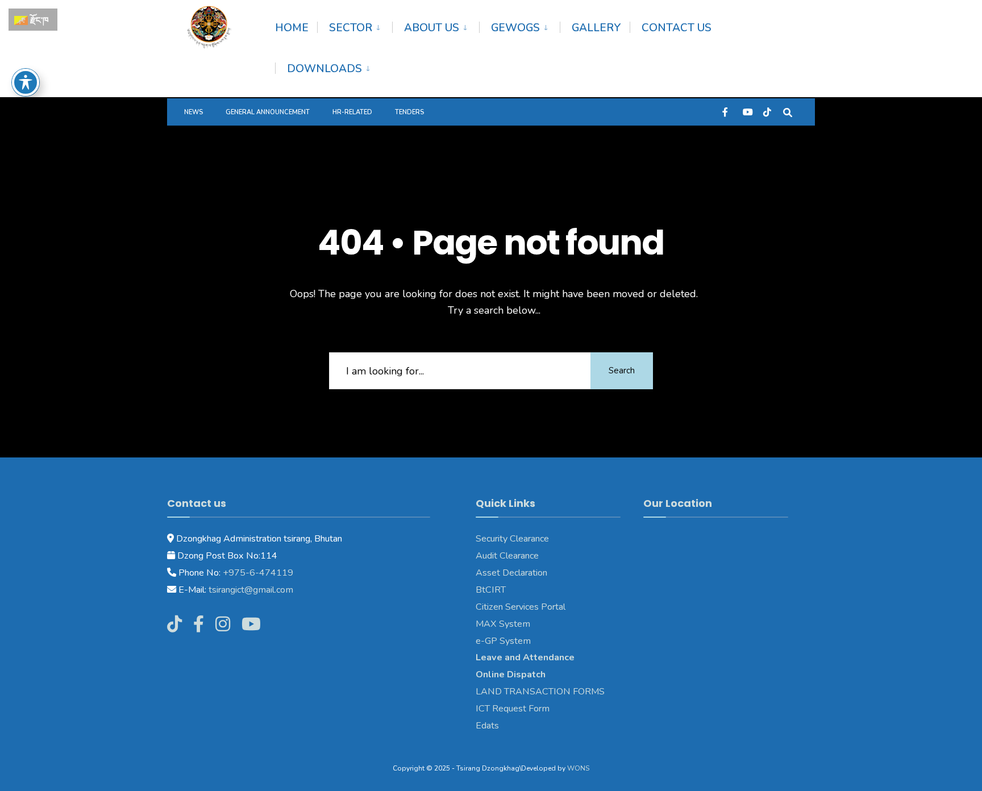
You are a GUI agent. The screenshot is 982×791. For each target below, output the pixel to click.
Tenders (409, 112)
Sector (350, 27)
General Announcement (268, 112)
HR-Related (352, 112)
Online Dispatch (511, 674)
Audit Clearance (507, 555)
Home (292, 27)
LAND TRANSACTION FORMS (540, 691)
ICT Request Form (513, 708)
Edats (487, 725)
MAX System (503, 624)
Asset (488, 573)
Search (622, 370)
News (193, 112)
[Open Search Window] (787, 112)
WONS (578, 768)
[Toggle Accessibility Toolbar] (25, 82)
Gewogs (515, 27)
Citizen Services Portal (520, 607)
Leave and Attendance (526, 657)
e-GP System (503, 641)
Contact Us (676, 27)
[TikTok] (767, 112)
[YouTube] (747, 112)
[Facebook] (726, 112)
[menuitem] (354, 26)
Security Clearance (512, 538)
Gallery (596, 27)
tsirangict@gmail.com (249, 590)
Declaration (523, 573)
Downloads (324, 68)
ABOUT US (431, 27)
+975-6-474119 (256, 573)
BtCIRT (491, 590)
